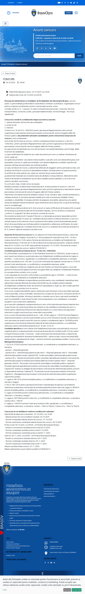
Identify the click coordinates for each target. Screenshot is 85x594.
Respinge (67, 590)
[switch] (59, 2)
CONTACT (69, 13)
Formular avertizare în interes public (21, 520)
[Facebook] (65, 2)
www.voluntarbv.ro (49, 496)
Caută (79, 56)
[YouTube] (71, 2)
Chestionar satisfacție (12, 544)
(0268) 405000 (54, 542)
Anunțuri (11, 2)
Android (8, 555)
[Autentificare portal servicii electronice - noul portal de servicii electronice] (62, 2)
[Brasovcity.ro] (42, 13)
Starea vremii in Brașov (13, 548)
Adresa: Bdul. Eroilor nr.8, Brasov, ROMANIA (63, 552)
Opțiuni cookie (14, 513)
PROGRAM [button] (15, 13)
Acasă (3, 64)
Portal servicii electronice (51, 489)
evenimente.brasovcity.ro (51, 491)
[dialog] (42, 584)
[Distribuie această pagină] (77, 2)
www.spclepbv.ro (49, 494)
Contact (19, 2)
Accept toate (76, 590)
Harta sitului (10, 542)
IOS (14, 555)
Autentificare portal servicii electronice (18, 546)
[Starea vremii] (74, 2)
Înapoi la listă (10, 73)
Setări (5, 590)
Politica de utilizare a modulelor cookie (21, 511)
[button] (37, 48)
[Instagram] (68, 2)
